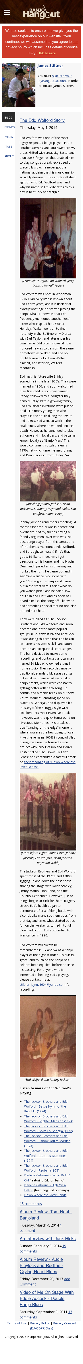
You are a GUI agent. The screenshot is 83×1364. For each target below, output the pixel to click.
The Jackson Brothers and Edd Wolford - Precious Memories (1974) (46, 1155)
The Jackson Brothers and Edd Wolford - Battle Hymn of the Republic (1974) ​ (46, 1106)
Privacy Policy (40, 1323)
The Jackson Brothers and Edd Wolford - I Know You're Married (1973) (47, 1141)
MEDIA (9, 137)
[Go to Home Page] (41, 12)
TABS (9, 146)
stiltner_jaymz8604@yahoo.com (43, 984)
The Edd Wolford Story (42, 120)
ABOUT (9, 156)
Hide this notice (47, 53)
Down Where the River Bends (45, 1195)
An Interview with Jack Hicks (48, 1238)
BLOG (9, 117)
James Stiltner (50, 65)
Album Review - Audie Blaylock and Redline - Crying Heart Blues (41, 1265)
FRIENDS (9, 127)
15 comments (31, 1203)
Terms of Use (17, 1323)
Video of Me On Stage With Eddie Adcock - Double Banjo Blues (47, 1298)
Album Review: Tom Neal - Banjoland (46, 1214)
